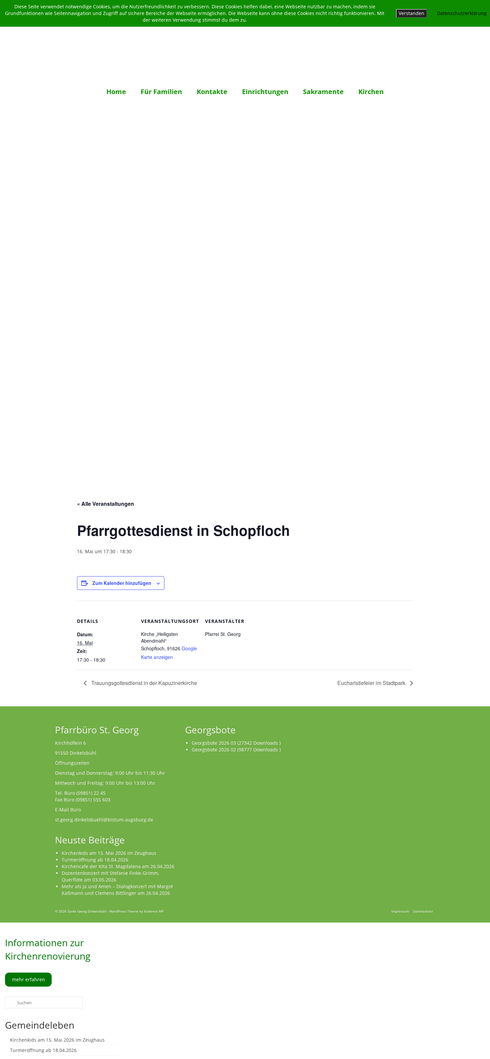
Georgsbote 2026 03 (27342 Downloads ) (236, 743)
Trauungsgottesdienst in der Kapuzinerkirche (143, 683)
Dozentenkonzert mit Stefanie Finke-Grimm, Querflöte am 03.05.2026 (110, 876)
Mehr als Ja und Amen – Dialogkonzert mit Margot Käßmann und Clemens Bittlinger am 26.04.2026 (117, 889)
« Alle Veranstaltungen (105, 503)
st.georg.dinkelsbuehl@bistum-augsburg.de (104, 819)
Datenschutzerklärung (462, 13)
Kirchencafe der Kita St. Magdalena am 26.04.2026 (118, 866)
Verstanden (411, 13)
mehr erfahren (28, 979)
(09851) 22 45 (91, 793)
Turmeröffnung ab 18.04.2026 (95, 859)
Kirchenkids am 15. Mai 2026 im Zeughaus (109, 853)
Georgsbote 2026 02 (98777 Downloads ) (236, 749)
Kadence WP (154, 911)
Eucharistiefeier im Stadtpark (372, 683)
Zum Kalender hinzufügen (121, 583)
